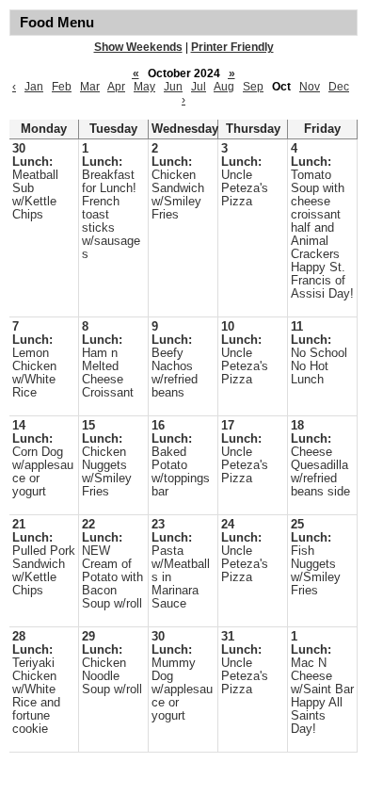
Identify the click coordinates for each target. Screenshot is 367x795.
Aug (224, 86)
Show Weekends (138, 47)
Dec (338, 86)
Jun (173, 86)
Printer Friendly (232, 47)
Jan (33, 86)
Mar (90, 86)
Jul (198, 86)
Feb (62, 86)
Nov (309, 86)
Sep (253, 86)
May (144, 86)
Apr (116, 86)
